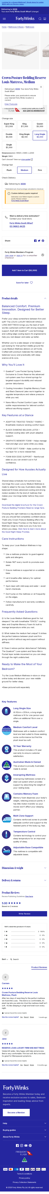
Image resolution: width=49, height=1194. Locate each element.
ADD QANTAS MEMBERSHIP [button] (34, 111)
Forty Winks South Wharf (20, 201)
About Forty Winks (11, 1137)
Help (5, 1123)
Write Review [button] (24, 914)
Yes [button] (21, 1017)
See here (29, 896)
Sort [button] (4, 959)
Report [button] (26, 1017)
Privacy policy (24, 1178)
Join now (9, 255)
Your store (20, 12)
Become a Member (16, 1112)
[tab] (39, 968)
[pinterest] (43, 241)
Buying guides (9, 1130)
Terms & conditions (24, 1174)
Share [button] (32, 1017)
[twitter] (39, 241)
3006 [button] (23, 184)
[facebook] (35, 241)
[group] (24, 903)
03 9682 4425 (17, 226)
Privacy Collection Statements (24, 1182)
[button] (9, 125)
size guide (25, 159)
